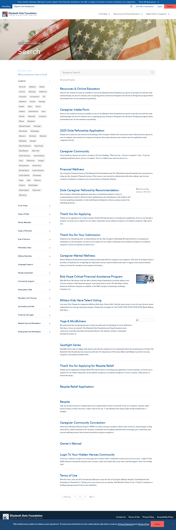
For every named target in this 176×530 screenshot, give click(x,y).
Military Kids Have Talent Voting (80, 300)
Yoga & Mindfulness (73, 321)
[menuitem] (123, 6)
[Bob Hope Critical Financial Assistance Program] (145, 283)
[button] (152, 72)
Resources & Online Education (80, 88)
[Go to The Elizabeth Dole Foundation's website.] (22, 517)
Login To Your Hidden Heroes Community (87, 454)
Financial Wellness (72, 169)
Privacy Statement (126, 524)
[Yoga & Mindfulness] (145, 328)
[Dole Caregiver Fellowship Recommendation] (145, 197)
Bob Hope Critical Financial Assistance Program (91, 276)
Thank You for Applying (75, 214)
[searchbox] (108, 73)
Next (91, 497)
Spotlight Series (70, 345)
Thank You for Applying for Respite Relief (87, 365)
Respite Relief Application (77, 386)
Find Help (6, 6)
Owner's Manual (70, 443)
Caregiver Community (74, 151)
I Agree (157, 524)
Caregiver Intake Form (74, 109)
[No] (173, 524)
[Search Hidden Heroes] (131, 6)
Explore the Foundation (24, 6)
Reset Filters (26, 71)
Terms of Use (68, 475)
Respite (65, 401)
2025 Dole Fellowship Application (82, 130)
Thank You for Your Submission (80, 235)
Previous (67, 497)
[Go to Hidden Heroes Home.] (19, 14)
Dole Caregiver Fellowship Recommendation (89, 190)
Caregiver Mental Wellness (77, 255)
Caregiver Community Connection (82, 422)
